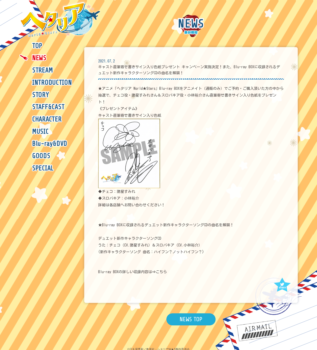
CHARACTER (46, 119)
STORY (40, 95)
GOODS (41, 156)
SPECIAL (43, 168)
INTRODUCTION (52, 82)
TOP (37, 46)
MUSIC (40, 131)
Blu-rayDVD (49, 143)
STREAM (42, 70)
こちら (161, 272)
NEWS (39, 58)
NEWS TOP (191, 319)
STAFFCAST (48, 107)
